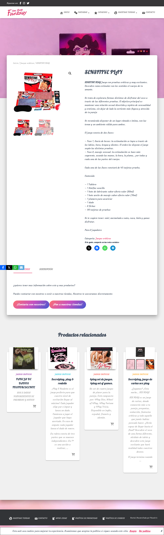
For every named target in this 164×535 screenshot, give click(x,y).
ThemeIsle (153, 518)
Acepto (133, 531)
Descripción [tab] (46, 269)
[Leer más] (34, 406)
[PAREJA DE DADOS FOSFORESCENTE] (23, 358)
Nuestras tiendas (126, 12)
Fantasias (83, 12)
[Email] (21, 267)
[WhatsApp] (15, 267)
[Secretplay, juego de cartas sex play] (140, 358)
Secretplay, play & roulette (62, 381)
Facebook (20, 3)
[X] (9, 267)
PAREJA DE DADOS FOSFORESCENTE (23, 383)
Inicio (66, 12)
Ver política (144, 531)
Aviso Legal (61, 518)
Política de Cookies (115, 518)
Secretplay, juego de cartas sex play (140, 381)
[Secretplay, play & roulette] (62, 358)
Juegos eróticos (27, 63)
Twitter (28, 3)
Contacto (150, 12)
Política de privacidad (86, 518)
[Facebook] (3, 267)
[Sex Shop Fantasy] (17, 12)
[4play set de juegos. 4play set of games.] (101, 358)
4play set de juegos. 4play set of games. (101, 381)
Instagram (24, 3)
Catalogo (103, 12)
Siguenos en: (12, 3)
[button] (88, 12)
